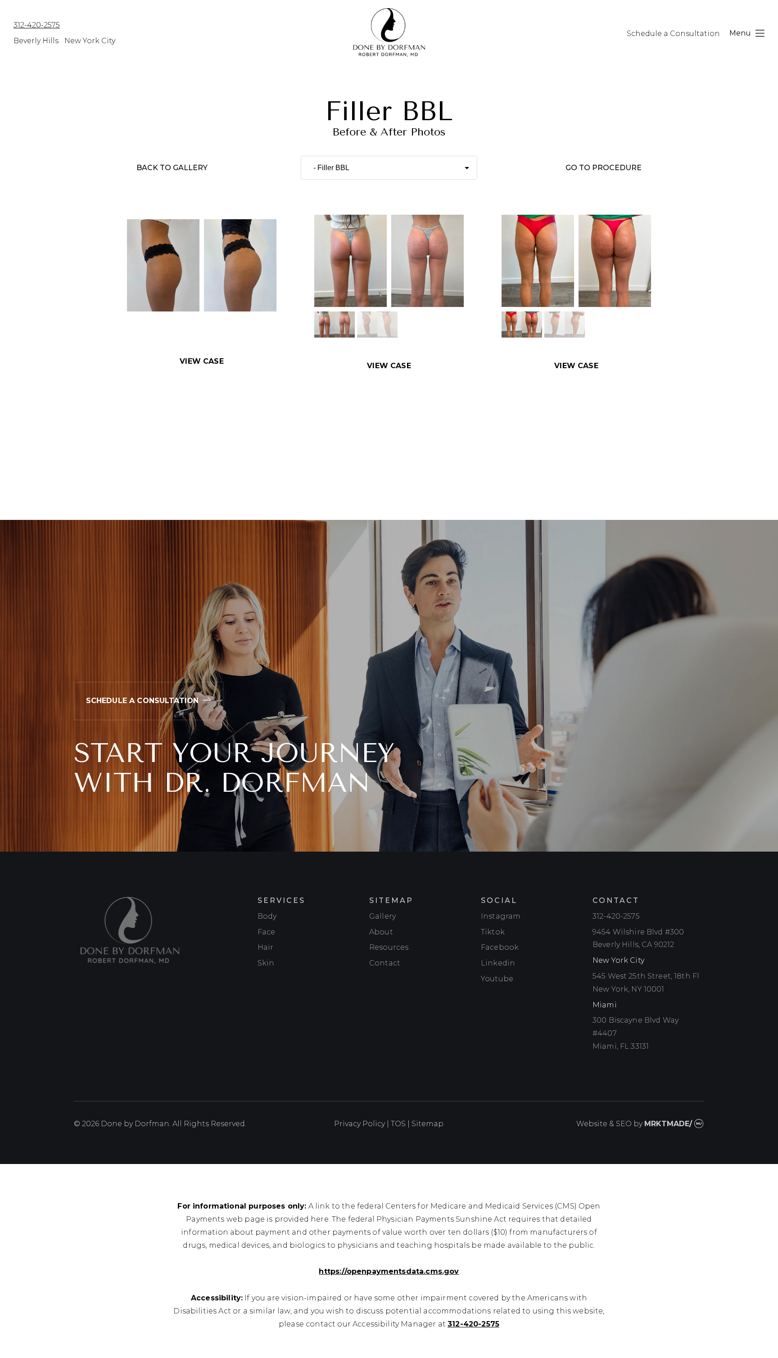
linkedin (498, 963)
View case (201, 361)
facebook (500, 947)
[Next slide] (452, 261)
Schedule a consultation (142, 700)
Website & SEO (604, 1123)
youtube (497, 979)
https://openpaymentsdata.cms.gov (389, 1271)
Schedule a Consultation (673, 33)
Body (267, 916)
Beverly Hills (36, 40)
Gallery (382, 916)
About (381, 932)
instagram (500, 916)
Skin (266, 963)
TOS (398, 1123)
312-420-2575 (37, 25)
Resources (388, 947)
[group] (334, 324)
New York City (89, 40)
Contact (384, 963)
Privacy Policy (359, 1123)
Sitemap (427, 1123)
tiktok (493, 932)
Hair (266, 947)
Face (267, 932)
